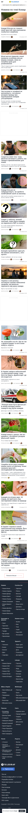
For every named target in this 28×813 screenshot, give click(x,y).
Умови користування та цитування (11, 782)
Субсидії (18, 596)
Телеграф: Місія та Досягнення (10, 797)
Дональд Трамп (6, 715)
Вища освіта (19, 604)
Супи (17, 747)
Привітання (19, 681)
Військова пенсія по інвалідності (7, 751)
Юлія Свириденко (7, 733)
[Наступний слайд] (26, 5)
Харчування (19, 647)
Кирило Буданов (6, 726)
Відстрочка (19, 695)
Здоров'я (17, 641)
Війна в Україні (5, 686)
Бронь (17, 692)
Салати (18, 752)
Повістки (18, 690)
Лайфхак (18, 676)
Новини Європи (6, 663)
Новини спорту (19, 618)
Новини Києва (6, 588)
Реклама (4, 784)
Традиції (18, 716)
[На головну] (14, 2)
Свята (17, 708)
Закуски (18, 755)
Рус (26, 1)
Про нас (4, 774)
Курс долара (5, 633)
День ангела (19, 721)
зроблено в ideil (6, 808)
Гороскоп (18, 663)
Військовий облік (20, 700)
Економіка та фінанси (5, 619)
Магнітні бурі (19, 679)
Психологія (19, 652)
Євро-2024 (19, 632)
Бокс (17, 624)
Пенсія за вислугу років (7, 757)
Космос (4, 647)
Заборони (19, 719)
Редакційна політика (7, 779)
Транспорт (5, 625)
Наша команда (6, 792)
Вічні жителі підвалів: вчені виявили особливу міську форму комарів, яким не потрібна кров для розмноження (12, 60)
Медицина (19, 599)
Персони (3, 708)
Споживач (19, 666)
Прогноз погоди (20, 609)
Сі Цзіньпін (5, 718)
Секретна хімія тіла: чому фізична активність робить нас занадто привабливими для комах (14, 159)
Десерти (18, 750)
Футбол (18, 621)
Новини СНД (5, 671)
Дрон (3, 652)
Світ (2, 660)
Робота (18, 591)
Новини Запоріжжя (7, 601)
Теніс (17, 627)
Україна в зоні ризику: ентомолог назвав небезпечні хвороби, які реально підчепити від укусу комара (13, 283)
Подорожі (18, 671)
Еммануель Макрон (7, 720)
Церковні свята (20, 711)
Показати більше (11, 575)
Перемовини (5, 695)
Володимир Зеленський (5, 712)
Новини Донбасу (7, 608)
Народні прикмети (21, 714)
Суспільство (18, 585)
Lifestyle (17, 660)
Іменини (18, 724)
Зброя (4, 697)
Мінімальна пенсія (7, 754)
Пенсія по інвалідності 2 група (6, 746)
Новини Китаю (6, 673)
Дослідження (19, 655)
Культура (18, 673)
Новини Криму (6, 610)
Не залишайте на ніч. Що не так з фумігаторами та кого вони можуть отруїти (14, 343)
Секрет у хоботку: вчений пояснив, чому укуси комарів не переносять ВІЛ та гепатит (13, 221)
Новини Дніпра (6, 593)
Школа (18, 601)
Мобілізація (18, 686)
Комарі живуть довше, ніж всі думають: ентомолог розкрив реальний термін (13, 436)
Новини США (6, 666)
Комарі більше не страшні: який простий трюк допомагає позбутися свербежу (13, 30)
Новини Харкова (7, 591)
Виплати (18, 593)
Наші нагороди (6, 787)
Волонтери (5, 700)
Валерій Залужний (7, 723)
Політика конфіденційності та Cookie (12, 777)
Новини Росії (5, 668)
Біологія (4, 649)
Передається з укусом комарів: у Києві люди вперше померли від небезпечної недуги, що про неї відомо (14, 562)
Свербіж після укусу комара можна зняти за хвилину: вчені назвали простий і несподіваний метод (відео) (13, 467)
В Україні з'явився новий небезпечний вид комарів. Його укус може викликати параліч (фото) (14, 529)
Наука (3, 641)
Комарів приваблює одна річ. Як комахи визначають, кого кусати (13, 252)
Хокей (17, 629)
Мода (17, 668)
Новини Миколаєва (7, 613)
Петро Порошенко (7, 728)
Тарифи (4, 631)
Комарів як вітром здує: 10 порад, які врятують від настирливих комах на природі (13, 499)
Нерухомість (5, 628)
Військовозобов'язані (22, 697)
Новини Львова (6, 599)
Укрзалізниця (6, 636)
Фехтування (19, 634)
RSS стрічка (5, 800)
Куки (15, 811)
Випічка (18, 742)
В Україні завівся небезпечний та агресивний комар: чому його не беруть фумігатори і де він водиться (13, 374)
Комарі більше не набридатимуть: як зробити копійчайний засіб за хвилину (13, 191)
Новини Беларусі (7, 676)
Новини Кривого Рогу (6, 605)
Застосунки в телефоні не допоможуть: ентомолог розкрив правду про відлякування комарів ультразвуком (11, 94)
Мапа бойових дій (7, 690)
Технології (5, 644)
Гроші (4, 623)
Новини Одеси (6, 596)
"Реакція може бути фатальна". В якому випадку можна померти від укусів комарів (14, 406)
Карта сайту (5, 795)
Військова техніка (7, 703)
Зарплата (18, 588)
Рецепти (17, 739)
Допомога (19, 606)
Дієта (17, 649)
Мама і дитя (19, 644)
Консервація (19, 744)
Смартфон (5, 655)
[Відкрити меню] (2, 2)
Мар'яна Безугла (7, 731)
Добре (22, 811)
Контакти (4, 790)
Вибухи (4, 692)
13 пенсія (5, 742)
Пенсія (3, 739)
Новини (3, 585)
